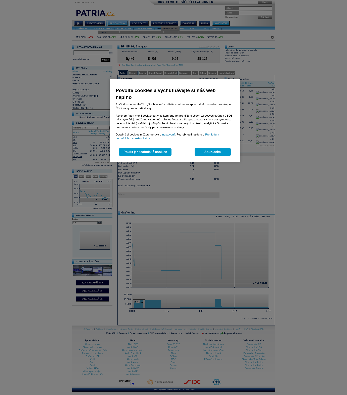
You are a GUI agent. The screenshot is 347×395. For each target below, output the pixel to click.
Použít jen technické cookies (145, 152)
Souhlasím (212, 152)
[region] (175, 120)
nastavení (168, 134)
